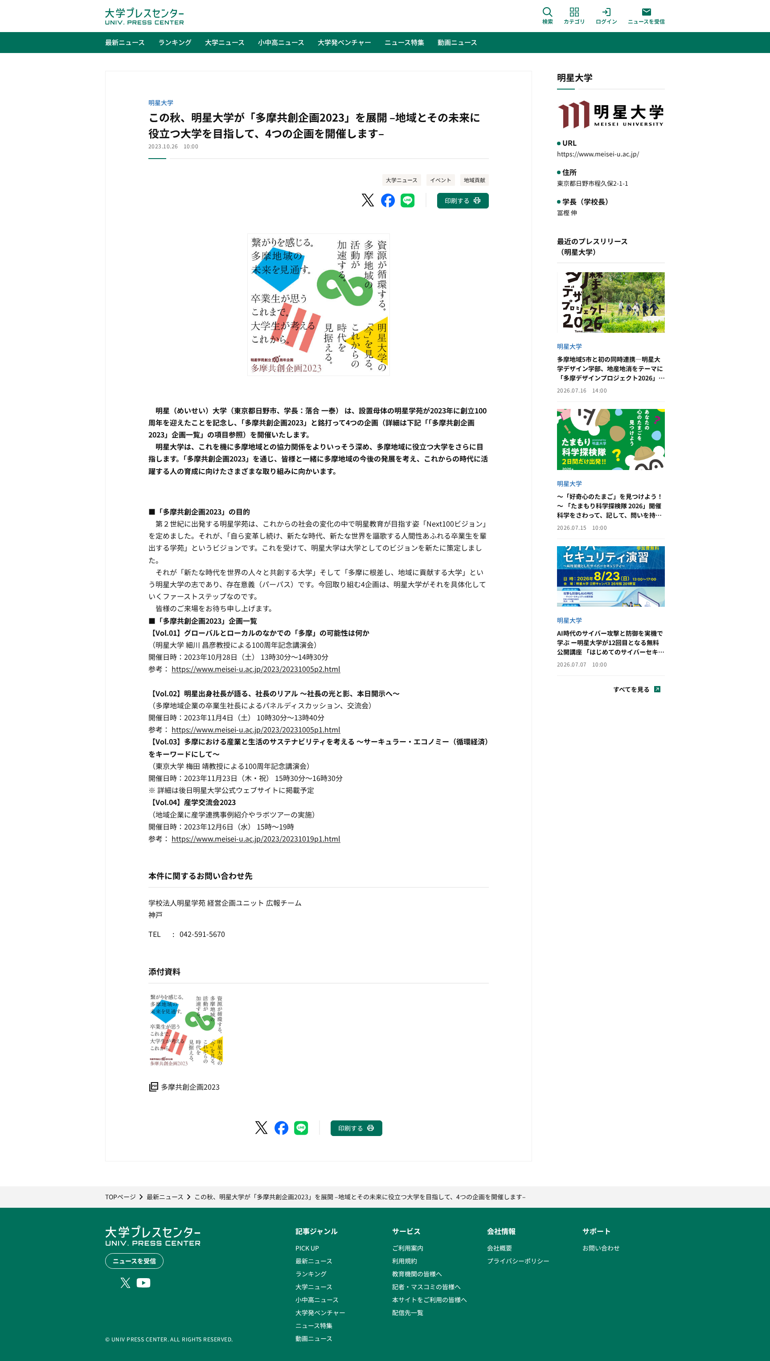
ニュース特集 (313, 1325)
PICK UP (307, 1247)
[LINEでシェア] (408, 200)
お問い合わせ (601, 1247)
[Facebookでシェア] (388, 200)
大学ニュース (402, 180)
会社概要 (499, 1247)
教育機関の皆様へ (417, 1273)
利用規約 (404, 1260)
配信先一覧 (407, 1312)
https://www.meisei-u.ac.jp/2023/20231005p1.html (256, 729)
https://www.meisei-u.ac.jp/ (598, 153)
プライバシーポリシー (518, 1260)
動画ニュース (313, 1338)
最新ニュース (313, 1260)
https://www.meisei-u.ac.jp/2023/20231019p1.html (256, 838)
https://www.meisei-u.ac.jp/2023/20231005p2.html (256, 668)
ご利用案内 (407, 1247)
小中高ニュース (317, 1299)
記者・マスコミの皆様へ (426, 1286)
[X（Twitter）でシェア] (368, 200)
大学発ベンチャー (320, 1312)
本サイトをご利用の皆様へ (429, 1299)
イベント (440, 180)
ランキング (311, 1273)
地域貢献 (474, 180)
